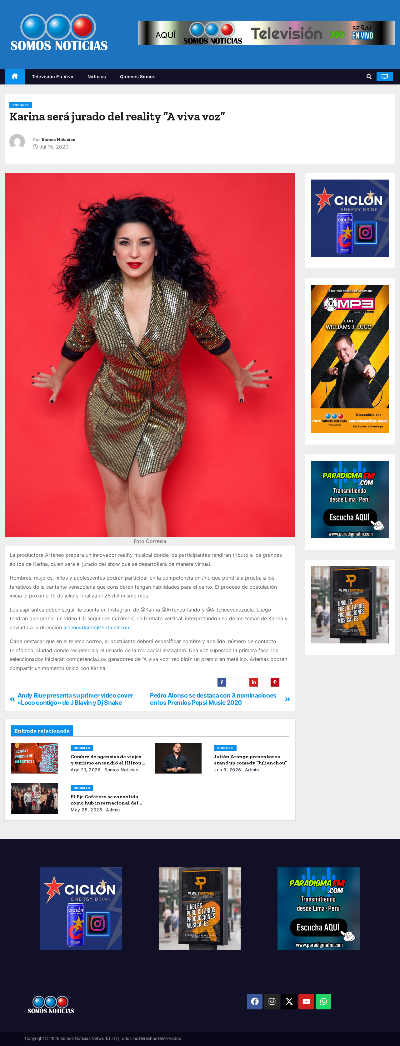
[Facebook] (254, 1001)
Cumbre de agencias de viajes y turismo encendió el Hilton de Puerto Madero (106, 763)
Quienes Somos (138, 76)
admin (251, 769)
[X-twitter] (289, 1001)
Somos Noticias (58, 139)
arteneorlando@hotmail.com (97, 627)
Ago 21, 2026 (86, 769)
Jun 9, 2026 (227, 769)
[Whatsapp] (323, 1001)
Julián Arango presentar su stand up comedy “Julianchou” (250, 760)
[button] (369, 77)
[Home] (15, 77)
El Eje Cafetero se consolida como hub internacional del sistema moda (104, 803)
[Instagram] (272, 1001)
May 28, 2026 (86, 809)
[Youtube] (306, 1001)
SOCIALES (20, 105)
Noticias (97, 76)
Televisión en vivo (53, 76)
